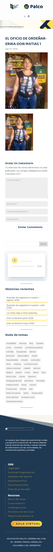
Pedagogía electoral (14, 381)
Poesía (23, 385)
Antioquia (22, 343)
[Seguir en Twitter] (13, 457)
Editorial (32, 352)
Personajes (40, 381)
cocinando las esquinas (34, 347)
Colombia (9, 352)
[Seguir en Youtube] (19, 457)
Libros (8, 364)
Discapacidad (21, 352)
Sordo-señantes (12, 397)
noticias (22, 376)
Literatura (17, 364)
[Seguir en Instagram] (24, 457)
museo (27, 372)
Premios (33, 385)
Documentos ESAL (18, 485)
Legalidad (13, 468)
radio (31, 389)
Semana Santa (37, 393)
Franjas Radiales (12, 360)
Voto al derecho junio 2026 (20, 318)
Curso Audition (16, 503)
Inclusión (24, 360)
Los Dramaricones (31, 364)
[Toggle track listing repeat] (13, 271)
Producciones (11, 389)
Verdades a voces (28, 397)
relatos (26, 393)
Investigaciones (17, 507)
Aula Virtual (28, 523)
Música (35, 372)
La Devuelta (35, 360)
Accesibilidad (11, 343)
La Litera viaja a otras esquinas (22, 313)
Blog (31, 343)
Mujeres (19, 372)
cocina (8, 347)
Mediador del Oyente (20, 476)
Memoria (36, 368)
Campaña (39, 343)
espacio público (23, 356)
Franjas (34, 356)
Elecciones (10, 356)
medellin (27, 368)
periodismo (29, 381)
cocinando (18, 347)
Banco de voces (17, 499)
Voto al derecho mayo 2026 (20, 323)
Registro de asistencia (20, 516)
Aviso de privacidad (19, 489)
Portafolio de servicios (21, 512)
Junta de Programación (21, 472)
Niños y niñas (11, 376)
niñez (44, 372)
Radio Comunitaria (13, 393)
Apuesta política (17, 481)
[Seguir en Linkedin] (30, 457)
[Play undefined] (14, 260)
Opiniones (32, 376)
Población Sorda (12, 385)
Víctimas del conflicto (14, 401)
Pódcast (23, 389)
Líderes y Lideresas (13, 368)
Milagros (9, 372)
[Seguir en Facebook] (7, 457)
